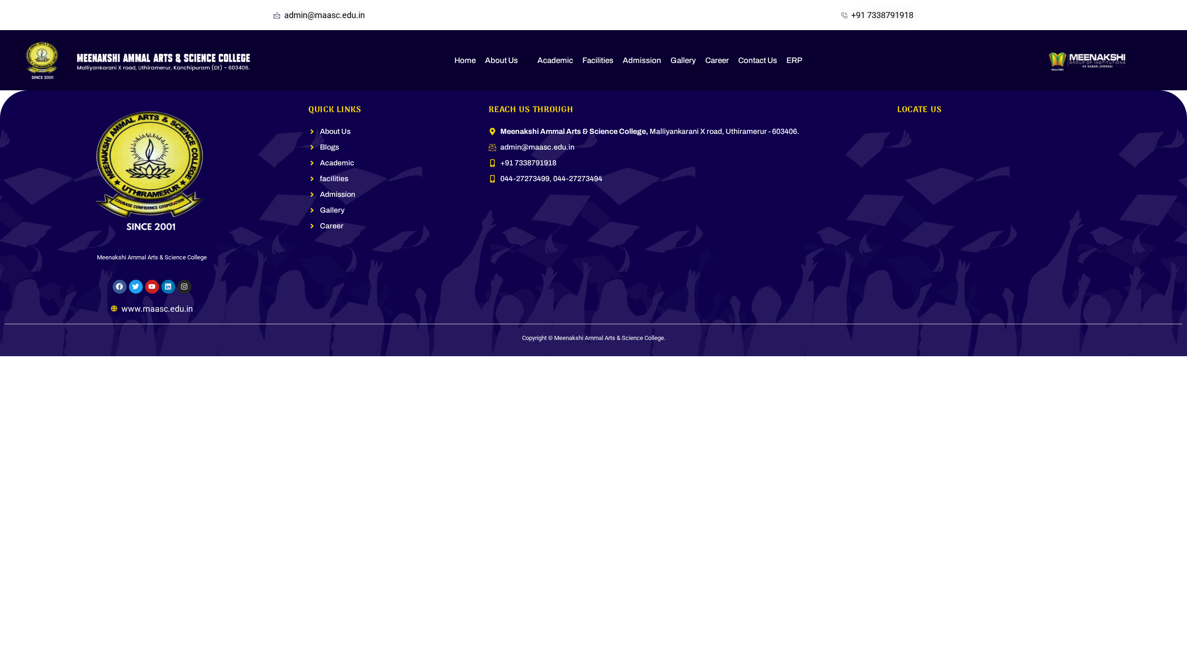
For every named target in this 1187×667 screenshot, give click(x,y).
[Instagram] (184, 287)
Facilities (597, 60)
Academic (555, 60)
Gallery (683, 60)
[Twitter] (136, 287)
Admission (642, 60)
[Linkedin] (168, 287)
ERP (794, 60)
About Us (501, 60)
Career (717, 60)
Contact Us (757, 60)
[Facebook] (120, 287)
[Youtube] (152, 287)
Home (465, 60)
